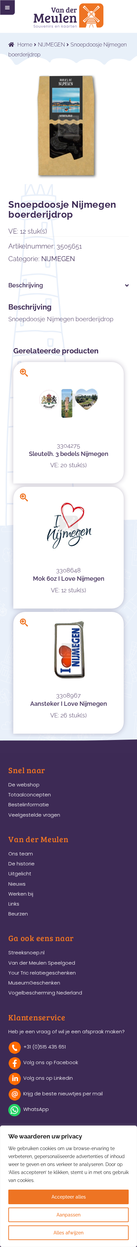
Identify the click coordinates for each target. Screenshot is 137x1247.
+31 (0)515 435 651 (44, 1046)
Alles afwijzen (68, 1232)
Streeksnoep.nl (26, 952)
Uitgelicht (19, 873)
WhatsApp (36, 1109)
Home (24, 44)
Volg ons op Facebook (50, 1062)
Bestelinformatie (28, 804)
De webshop (24, 784)
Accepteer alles (69, 1197)
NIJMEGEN (51, 44)
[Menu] (7, 7)
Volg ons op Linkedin (48, 1077)
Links (13, 903)
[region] (68, 1186)
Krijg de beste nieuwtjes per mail (63, 1093)
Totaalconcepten (29, 794)
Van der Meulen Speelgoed (41, 962)
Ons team (20, 853)
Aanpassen (68, 1214)
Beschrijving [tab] (25, 285)
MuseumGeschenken (34, 982)
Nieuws (17, 883)
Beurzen (18, 913)
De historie (21, 863)
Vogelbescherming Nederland (45, 992)
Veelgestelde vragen (34, 814)
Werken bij (20, 893)
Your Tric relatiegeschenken (42, 972)
